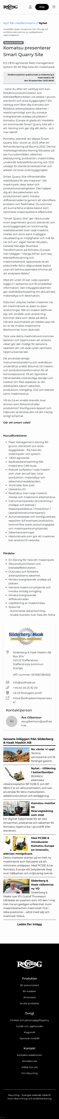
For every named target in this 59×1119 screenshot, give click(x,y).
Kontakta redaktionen (29, 1055)
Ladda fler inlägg (29, 924)
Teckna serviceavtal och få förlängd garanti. (43, 755)
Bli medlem (29, 991)
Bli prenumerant (29, 985)
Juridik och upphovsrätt (29, 1026)
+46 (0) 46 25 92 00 (25, 687)
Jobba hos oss (29, 1067)
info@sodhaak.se (24, 682)
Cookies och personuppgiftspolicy (29, 1020)
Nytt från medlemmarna (19, 23)
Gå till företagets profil (27, 693)
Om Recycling (29, 1073)
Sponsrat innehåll (29, 1038)
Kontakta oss (29, 1061)
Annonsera (29, 997)
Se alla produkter (29, 1003)
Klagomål (29, 1032)
